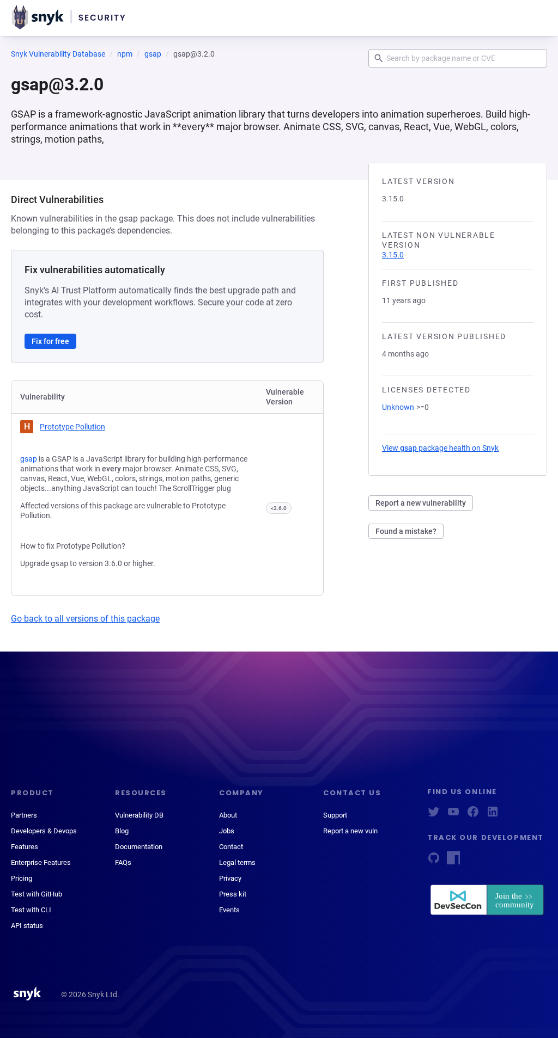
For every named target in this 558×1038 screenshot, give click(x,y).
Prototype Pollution (72, 426)
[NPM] (453, 861)
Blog (122, 831)
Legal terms (237, 862)
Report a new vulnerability (420, 503)
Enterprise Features (41, 862)
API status (27, 926)
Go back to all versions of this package (85, 618)
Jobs (226, 831)
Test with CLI (31, 910)
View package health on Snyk (440, 448)
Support (335, 815)
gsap (152, 54)
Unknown (398, 407)
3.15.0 (393, 254)
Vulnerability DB (139, 815)
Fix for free (50, 341)
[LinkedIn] (492, 815)
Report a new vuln (350, 831)
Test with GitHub (36, 894)
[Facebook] (473, 815)
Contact (231, 847)
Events (229, 910)
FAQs (123, 862)
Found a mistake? (405, 531)
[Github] (433, 861)
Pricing (21, 878)
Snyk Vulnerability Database (58, 54)
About (228, 815)
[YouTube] (453, 815)
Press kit (232, 894)
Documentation (138, 847)
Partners (24, 815)
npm (124, 54)
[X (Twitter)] (433, 815)
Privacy (230, 878)
